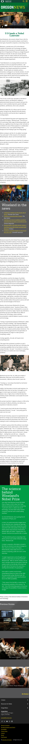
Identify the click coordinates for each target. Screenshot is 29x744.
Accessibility (4, 729)
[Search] (23, 1)
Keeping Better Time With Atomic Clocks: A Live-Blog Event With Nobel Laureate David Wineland (15, 227)
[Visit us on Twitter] (4, 721)
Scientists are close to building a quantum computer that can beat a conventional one (15, 221)
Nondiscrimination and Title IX (8, 727)
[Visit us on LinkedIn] (12, 721)
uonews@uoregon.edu (6, 718)
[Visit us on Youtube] (7, 721)
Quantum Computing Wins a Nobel (13, 216)
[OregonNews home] (13, 7)
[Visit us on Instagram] (9, 721)
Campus (3, 700)
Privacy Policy (4, 731)
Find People (4, 737)
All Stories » (25, 694)
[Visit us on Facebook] (2, 721)
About (2, 735)
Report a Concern (5, 725)
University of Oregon (7, 740)
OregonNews (4, 708)
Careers (3, 733)
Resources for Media (6, 704)
